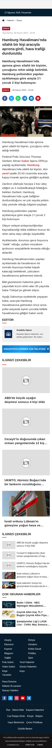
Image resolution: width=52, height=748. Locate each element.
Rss (8, 710)
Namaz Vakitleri (10, 690)
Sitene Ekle (18, 710)
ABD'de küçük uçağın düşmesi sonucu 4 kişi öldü (24, 400)
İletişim (39, 716)
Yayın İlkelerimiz (16, 722)
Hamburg (32, 165)
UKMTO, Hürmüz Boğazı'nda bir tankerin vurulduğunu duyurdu (25, 482)
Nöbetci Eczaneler (11, 686)
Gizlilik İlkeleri (25, 729)
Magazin (8, 653)
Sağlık (7, 658)
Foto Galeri (8, 662)
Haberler (10, 20)
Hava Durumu (9, 681)
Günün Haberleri (28, 666)
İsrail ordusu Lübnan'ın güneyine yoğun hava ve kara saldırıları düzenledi (22, 523)
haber (25, 160)
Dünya (19, 20)
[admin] (29, 698)
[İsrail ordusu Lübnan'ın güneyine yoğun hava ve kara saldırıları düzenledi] (26, 503)
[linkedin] (31, 98)
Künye (30, 716)
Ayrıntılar (29, 745)
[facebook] (4, 98)
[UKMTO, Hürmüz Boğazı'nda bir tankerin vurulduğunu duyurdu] (26, 462)
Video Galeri (8, 666)
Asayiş (7, 640)
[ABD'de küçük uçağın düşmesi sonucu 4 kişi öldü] (26, 380)
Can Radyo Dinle (16, 716)
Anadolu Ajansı (24, 330)
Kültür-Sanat (34, 649)
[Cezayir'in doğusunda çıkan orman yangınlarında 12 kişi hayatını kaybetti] (26, 421)
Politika (32, 653)
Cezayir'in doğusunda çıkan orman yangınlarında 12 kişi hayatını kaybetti (24, 441)
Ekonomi (8, 644)
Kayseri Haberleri (35, 710)
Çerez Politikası (34, 722)
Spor (30, 658)
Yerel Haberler (26, 662)
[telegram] (24, 98)
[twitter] (11, 98)
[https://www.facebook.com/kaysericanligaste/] (4, 698)
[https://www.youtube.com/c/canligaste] (23, 698)
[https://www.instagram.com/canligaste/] (16, 698)
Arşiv (22, 671)
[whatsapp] (18, 98)
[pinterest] (38, 98)
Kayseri (8, 649)
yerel (5, 173)
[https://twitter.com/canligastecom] (10, 698)
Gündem (32, 644)
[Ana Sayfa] (3, 21)
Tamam (40, 745)
